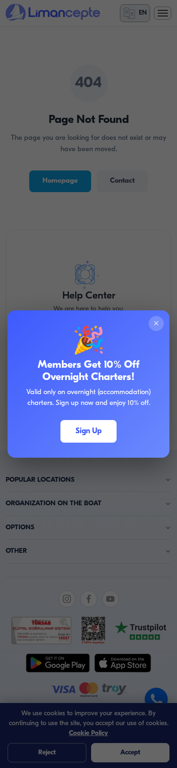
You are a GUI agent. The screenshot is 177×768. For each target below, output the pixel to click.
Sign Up (88, 431)
